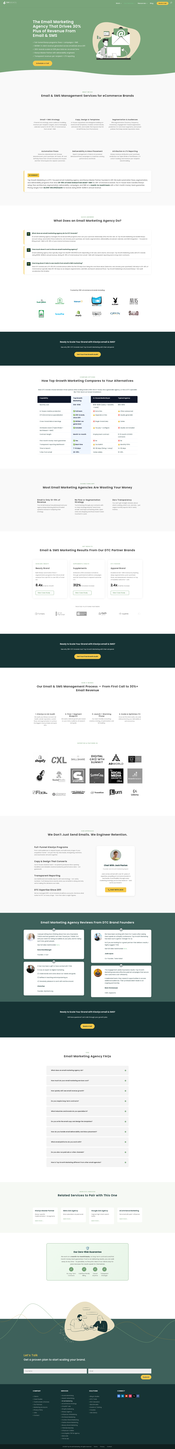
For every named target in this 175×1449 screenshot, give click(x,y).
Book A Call (162, 3)
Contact (36, 1415)
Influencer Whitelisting (69, 1414)
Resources (142, 3)
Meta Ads (65, 1436)
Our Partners (38, 1404)
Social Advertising (68, 1395)
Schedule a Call (42, 63)
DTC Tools (93, 1399)
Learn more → (39, 1221)
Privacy (102, 1446)
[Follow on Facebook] (137, 1396)
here (58, 945)
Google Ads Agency (99, 1211)
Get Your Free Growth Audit (87, 354)
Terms (96, 1446)
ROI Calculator (95, 1402)
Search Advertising (68, 1398)
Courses (93, 1410)
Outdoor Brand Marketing (70, 1420)
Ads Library (93, 1413)
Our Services (129, 3)
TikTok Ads (65, 1439)
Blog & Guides (94, 1396)
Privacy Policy (38, 1410)
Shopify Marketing (68, 1409)
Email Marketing (67, 1401)
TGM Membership (68, 1428)
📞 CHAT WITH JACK (115, 890)
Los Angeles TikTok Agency (71, 1433)
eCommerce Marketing (129, 1211)
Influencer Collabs (68, 1430)
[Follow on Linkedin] (122, 1396)
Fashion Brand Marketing (70, 1422)
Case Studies (38, 1399)
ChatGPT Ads (66, 1406)
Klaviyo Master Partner (44, 1211)
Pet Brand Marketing (68, 1417)
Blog (151, 3)
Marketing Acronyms (40, 1407)
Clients (36, 1396)
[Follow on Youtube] (126, 1396)
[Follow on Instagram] (130, 1396)
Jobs (35, 1413)
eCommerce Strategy (69, 1404)
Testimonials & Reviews (41, 1402)
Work (118, 3)
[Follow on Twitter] (134, 1396)
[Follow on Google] (118, 1396)
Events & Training (96, 1407)
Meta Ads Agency (70, 1211)
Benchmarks (94, 1404)
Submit (146, 1377)
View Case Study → (45, 593)
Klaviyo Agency (67, 1412)
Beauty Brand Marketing (70, 1425)
